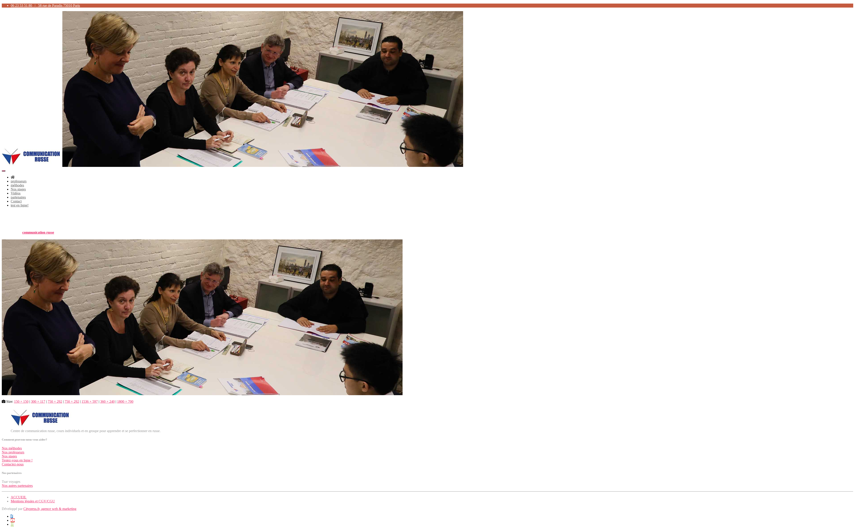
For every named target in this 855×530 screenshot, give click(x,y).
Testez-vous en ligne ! (17, 460)
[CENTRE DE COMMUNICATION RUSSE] (232, 166)
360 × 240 (107, 401)
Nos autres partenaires (17, 486)
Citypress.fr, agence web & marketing (49, 509)
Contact (16, 201)
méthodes (17, 185)
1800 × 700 (125, 401)
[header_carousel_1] (202, 394)
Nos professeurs (13, 452)
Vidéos (15, 193)
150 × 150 (21, 401)
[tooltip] (12, 516)
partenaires (18, 197)
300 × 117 (38, 401)
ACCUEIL (18, 497)
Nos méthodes (12, 448)
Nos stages (18, 189)
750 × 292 (55, 401)
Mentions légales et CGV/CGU (33, 501)
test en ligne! (19, 205)
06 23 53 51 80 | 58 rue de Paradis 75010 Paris (45, 5)
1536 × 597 (89, 401)
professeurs (18, 181)
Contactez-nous (13, 464)
